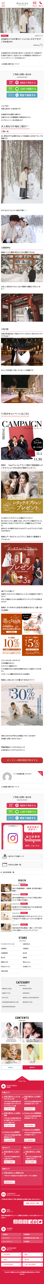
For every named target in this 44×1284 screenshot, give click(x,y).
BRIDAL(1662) (7, 988)
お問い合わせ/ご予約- (32, 1203)
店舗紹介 (5, 1234)
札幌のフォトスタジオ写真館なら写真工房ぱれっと (23, 1272)
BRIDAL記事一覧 (14, 865)
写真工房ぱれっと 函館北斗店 (14, 1173)
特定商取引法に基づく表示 (31, 1238)
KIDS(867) (26, 993)
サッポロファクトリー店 (7, 944)
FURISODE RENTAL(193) (10, 1002)
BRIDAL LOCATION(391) (31, 997)
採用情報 (26, 1234)
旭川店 (25, 953)
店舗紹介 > (11, 1067)
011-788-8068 (29, 1140)
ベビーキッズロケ (30, 1264)
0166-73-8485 (9, 1162)
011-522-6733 (9, 1125)
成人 (26, 1254)
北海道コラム (27, 966)
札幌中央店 (26, 944)
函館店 (25, 957)
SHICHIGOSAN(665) (8, 1006)
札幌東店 (26, 948)
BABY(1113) (6, 993)
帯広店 (3, 957)
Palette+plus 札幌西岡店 (32, 1113)
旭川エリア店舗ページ (16, 856)
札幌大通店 (4, 971)
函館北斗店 (4, 962)
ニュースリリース (7, 1241)
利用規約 (26, 1241)
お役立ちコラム (5, 966)
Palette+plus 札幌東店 (32, 1130)
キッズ (27, 1259)
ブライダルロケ (8, 1264)
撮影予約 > (33, 1067)
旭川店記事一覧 (8, 872)
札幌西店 (4, 948)
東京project (26, 962)
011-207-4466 (9, 1109)
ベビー (5, 1259)
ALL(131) (5, 997)
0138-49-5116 (9, 1182)
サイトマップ (6, 1238)
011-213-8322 (9, 1140)
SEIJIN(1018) (27, 988)
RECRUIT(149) (28, 1002)
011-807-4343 (29, 1125)
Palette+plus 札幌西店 (12, 1132)
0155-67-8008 (30, 1162)
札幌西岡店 (4, 953)
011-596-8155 (29, 1109)
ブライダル (6, 1254)
